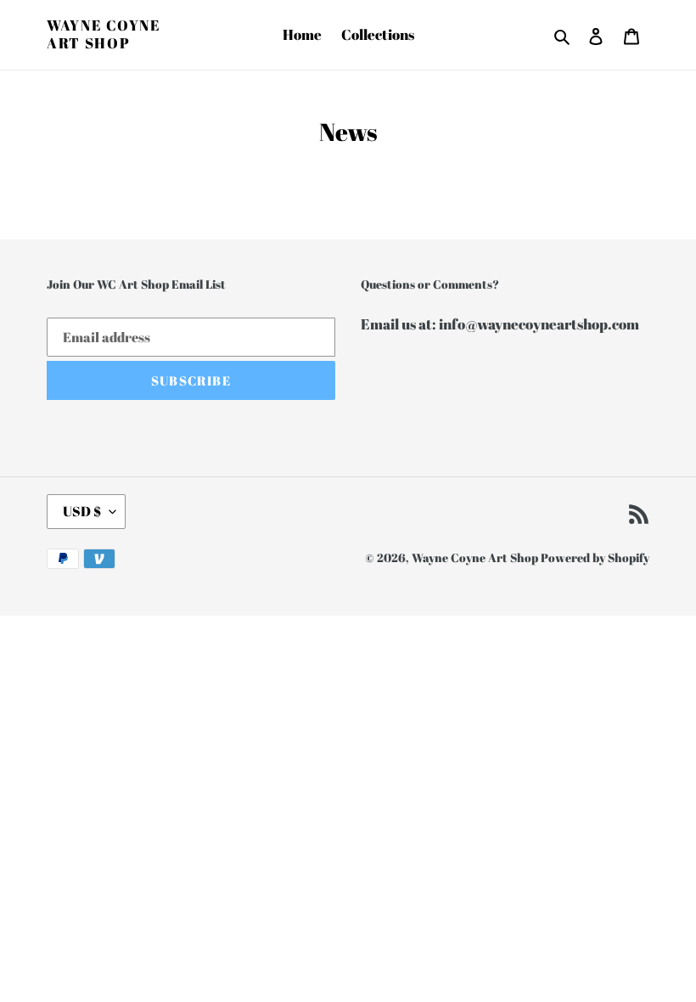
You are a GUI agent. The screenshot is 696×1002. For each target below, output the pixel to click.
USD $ (82, 511)
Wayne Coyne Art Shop (104, 34)
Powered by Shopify (595, 557)
